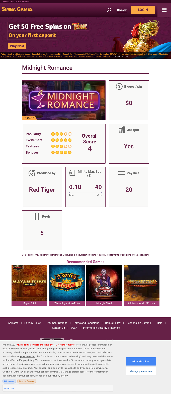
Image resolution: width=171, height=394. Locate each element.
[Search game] (111, 10)
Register (122, 9)
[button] (164, 10)
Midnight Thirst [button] (104, 303)
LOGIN (143, 10)
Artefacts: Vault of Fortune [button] (141, 303)
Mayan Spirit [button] (29, 303)
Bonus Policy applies (119, 56)
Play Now (17, 46)
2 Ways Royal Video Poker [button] (66, 303)
